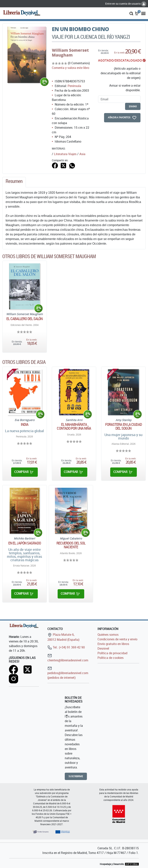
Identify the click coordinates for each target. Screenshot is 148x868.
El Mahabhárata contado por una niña (74, 426)
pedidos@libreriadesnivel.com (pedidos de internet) (67, 675)
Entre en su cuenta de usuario (123, 3)
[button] (131, 13)
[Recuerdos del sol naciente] (71, 511)
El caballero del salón (24, 319)
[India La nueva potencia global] (24, 392)
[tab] (14, 182)
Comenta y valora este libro (70, 68)
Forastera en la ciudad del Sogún (123, 426)
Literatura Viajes (65, 154)
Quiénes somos (108, 634)
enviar (133, 106)
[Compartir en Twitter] (63, 165)
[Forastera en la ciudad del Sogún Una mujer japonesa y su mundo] (123, 392)
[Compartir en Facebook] (55, 165)
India (25, 424)
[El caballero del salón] (24, 286)
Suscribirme (76, 776)
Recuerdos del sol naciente (71, 545)
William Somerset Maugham (70, 52)
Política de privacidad (112, 653)
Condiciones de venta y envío (117, 639)
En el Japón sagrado (24, 543)
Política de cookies (111, 658)
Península (74, 86)
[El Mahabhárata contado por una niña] (74, 392)
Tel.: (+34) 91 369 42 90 (68, 647)
